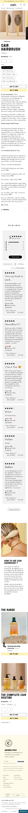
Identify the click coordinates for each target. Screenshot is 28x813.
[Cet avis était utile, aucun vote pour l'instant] (18, 312)
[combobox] (18, 268)
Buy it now (14, 90)
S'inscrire (20, 762)
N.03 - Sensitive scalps (9, 74)
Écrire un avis (15, 257)
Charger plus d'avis (14, 509)
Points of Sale (6, 785)
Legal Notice (17, 775)
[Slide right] (26, 41)
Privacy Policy (17, 777)
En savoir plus (8, 300)
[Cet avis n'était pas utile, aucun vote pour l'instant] (21, 312)
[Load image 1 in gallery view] (7, 41)
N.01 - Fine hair (7, 67)
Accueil (3, 8)
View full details (5, 722)
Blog (4, 777)
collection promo (10, 8)
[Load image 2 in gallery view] (14, 41)
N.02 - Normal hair (8, 71)
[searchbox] (8, 264)
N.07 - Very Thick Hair (9, 81)
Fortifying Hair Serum (14, 613)
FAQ (4, 781)
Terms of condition (18, 779)
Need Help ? (6, 775)
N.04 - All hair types (8, 78)
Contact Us (6, 779)
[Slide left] (1, 41)
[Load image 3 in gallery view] (21, 41)
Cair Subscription (7, 787)
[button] (3, 4)
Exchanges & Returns (8, 783)
